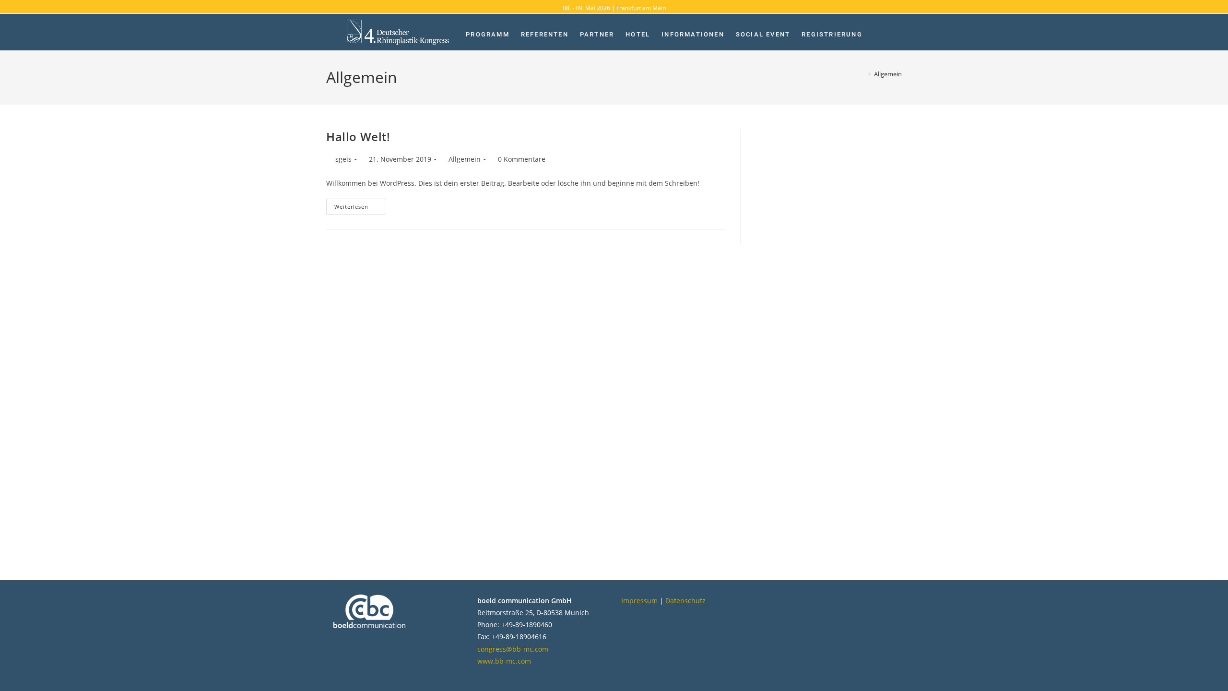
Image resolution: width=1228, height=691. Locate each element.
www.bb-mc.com (504, 661)
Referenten (544, 34)
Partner (597, 34)
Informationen (692, 34)
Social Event (763, 34)
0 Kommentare (521, 159)
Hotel (638, 34)
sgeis (343, 159)
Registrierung (832, 34)
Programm (487, 34)
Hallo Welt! (358, 136)
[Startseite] (862, 74)
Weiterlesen (359, 204)
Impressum (639, 600)
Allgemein (888, 74)
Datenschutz (685, 600)
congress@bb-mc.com (512, 649)
